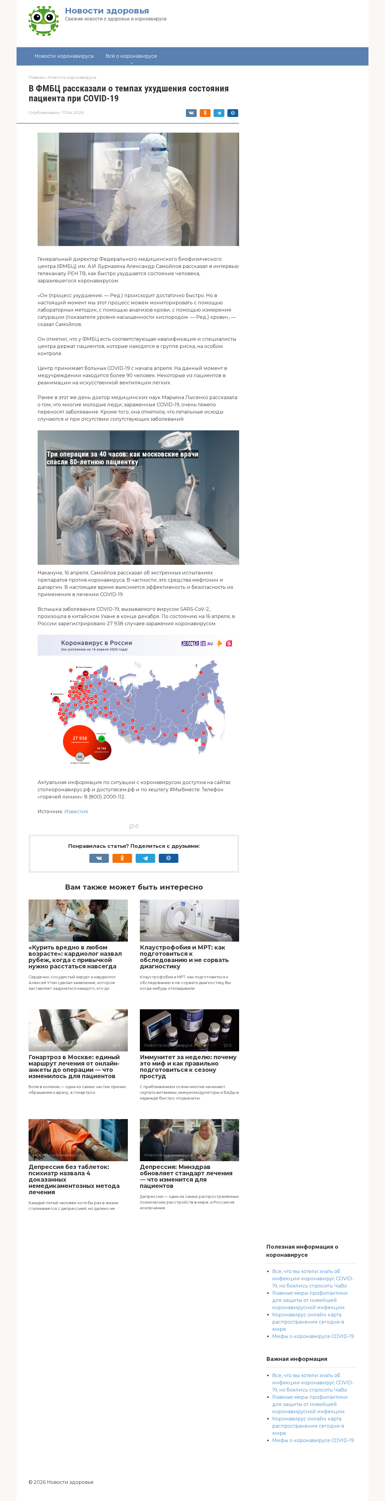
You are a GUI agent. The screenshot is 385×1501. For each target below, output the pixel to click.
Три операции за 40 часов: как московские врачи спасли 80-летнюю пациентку (123, 458)
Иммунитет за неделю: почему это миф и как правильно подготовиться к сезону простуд (188, 1067)
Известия (76, 811)
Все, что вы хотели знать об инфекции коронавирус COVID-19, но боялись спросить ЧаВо (313, 1279)
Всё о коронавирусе (131, 56)
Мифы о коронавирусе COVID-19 (313, 1336)
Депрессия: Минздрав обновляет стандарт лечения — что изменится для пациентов (186, 1176)
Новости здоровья (107, 10)
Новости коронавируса (64, 56)
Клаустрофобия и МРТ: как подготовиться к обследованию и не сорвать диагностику (184, 957)
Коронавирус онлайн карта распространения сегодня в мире (308, 1322)
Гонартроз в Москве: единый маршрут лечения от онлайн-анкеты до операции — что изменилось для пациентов (74, 1067)
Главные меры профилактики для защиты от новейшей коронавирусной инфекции (310, 1300)
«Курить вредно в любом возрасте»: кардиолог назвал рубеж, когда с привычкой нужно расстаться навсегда (75, 957)
